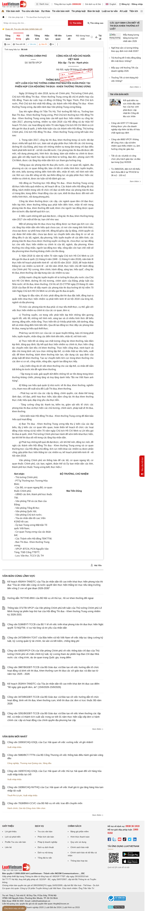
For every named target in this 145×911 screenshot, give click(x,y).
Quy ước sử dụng (78, 842)
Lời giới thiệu (11, 831)
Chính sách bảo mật (80, 847)
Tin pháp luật (79, 11)
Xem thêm (97, 729)
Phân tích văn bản (46, 837)
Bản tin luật (94, 11)
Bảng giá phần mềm (80, 831)
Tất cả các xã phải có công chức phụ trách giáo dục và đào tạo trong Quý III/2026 (125, 158)
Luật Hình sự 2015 (71, 907)
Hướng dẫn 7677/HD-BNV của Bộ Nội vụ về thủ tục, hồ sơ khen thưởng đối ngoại (50, 598)
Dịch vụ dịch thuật (46, 847)
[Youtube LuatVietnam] (119, 840)
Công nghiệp (13, 763)
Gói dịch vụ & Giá (93, 4)
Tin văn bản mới (60, 11)
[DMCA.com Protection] (116, 908)
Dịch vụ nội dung (45, 852)
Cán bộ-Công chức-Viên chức (32, 808)
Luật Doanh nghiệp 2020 (32, 907)
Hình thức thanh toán (80, 837)
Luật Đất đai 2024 (53, 907)
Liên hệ (8, 847)
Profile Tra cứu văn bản (15, 842)
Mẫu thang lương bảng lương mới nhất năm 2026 (131, 38)
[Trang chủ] (3, 11)
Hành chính (12, 808)
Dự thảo (45, 11)
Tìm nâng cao (96, 23)
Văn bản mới (13, 11)
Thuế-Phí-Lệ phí (14, 795)
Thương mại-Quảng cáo (31, 763)
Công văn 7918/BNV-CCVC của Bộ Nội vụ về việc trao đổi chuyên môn (44, 803)
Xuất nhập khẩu (14, 747)
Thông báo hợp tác (79, 861)
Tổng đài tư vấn (45, 858)
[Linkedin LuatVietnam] (135, 840)
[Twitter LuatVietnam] (129, 840)
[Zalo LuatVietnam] (114, 840)
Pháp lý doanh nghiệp (47, 842)
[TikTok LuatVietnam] (124, 840)
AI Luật (123, 11)
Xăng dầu (47, 763)
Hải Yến (98, 565)
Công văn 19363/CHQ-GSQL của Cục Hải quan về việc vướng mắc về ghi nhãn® (50, 742)
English (113, 4)
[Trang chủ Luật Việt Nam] (14, 4)
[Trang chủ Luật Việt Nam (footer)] (16, 870)
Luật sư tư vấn (110, 11)
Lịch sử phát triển (13, 837)
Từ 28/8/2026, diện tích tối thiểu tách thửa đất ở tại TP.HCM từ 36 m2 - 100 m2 (125, 172)
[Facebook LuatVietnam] (109, 840)
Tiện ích (133, 11)
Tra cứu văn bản (30, 11)
